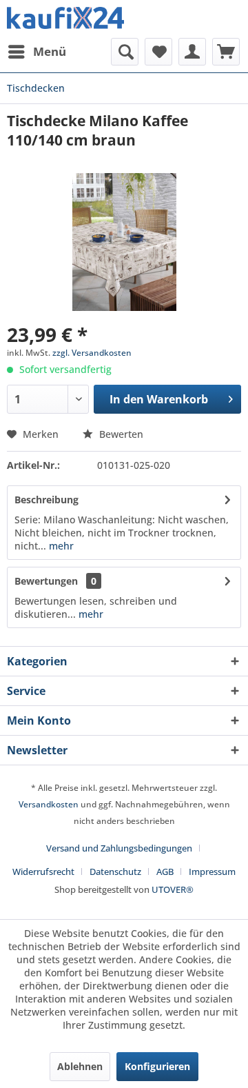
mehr (60, 545)
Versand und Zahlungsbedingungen (119, 848)
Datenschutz (115, 871)
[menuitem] (36, 52)
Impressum (212, 871)
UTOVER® (173, 889)
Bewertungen (46, 580)
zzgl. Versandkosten (92, 353)
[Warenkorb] (226, 52)
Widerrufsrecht (43, 871)
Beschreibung (46, 499)
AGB (165, 871)
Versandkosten (49, 804)
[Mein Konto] (192, 52)
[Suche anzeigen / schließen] (124, 52)
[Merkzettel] (158, 52)
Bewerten (119, 434)
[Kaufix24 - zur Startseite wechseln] (65, 19)
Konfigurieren (157, 1066)
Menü (49, 51)
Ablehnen (80, 1066)
